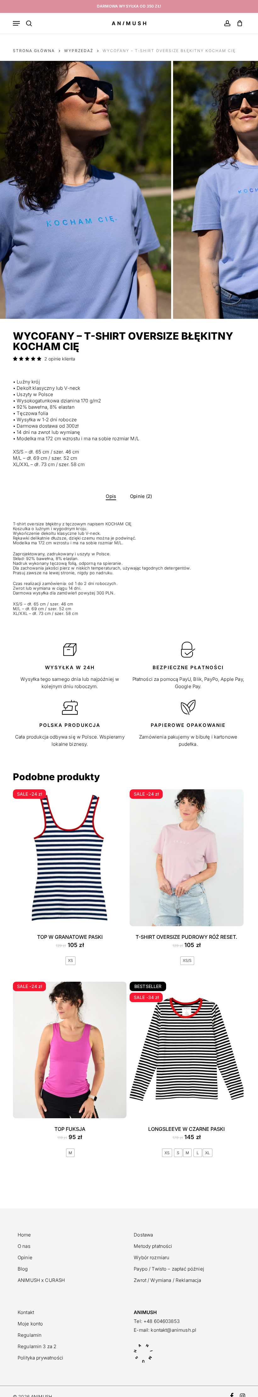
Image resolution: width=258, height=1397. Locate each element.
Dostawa (143, 1235)
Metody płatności (153, 1246)
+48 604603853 (161, 1321)
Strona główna (34, 50)
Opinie (25, 1257)
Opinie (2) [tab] (141, 496)
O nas (24, 1246)
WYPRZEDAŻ (78, 50)
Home (24, 1235)
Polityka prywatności (40, 1358)
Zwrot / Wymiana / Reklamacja (167, 1280)
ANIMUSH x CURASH (41, 1280)
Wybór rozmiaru (151, 1257)
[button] (16, 23)
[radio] (70, 961)
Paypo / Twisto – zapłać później (169, 1269)
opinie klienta (59, 358)
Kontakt (26, 1312)
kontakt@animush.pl (173, 1330)
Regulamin (30, 1335)
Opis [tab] (111, 496)
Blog (23, 1269)
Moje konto (30, 1324)
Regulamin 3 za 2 (37, 1346)
